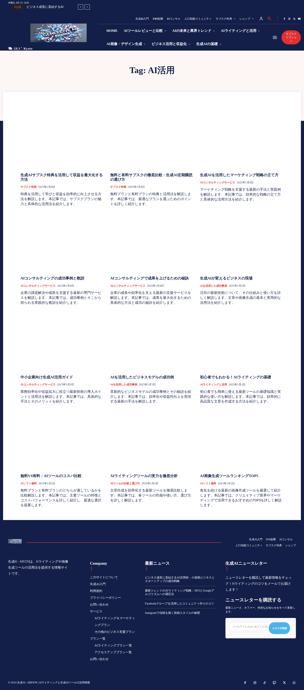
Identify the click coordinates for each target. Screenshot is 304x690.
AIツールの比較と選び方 (125, 483)
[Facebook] (284, 19)
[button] (269, 19)
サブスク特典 (28, 186)
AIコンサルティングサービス (217, 182)
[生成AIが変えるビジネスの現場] (242, 242)
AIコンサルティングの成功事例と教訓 (52, 278)
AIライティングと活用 (213, 384)
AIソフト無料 (28, 483)
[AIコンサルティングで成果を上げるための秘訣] (152, 242)
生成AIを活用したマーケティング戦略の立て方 (239, 175)
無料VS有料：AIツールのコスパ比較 (50, 476)
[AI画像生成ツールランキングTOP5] (242, 439)
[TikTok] (265, 683)
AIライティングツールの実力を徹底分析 (144, 476)
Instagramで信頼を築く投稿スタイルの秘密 (172, 612)
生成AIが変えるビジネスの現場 (226, 278)
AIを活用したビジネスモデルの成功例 (142, 377)
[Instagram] (289, 19)
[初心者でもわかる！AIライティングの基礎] (242, 340)
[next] (87, 7)
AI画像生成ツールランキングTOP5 (229, 476)
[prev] (80, 7)
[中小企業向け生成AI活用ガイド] (62, 340)
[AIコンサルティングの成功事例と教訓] (62, 242)
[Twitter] (294, 19)
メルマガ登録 (279, 628)
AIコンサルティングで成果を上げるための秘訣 (149, 278)
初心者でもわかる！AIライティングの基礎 (235, 377)
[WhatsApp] (294, 683)
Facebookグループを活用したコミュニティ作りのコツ (179, 603)
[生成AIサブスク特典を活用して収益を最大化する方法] (62, 138)
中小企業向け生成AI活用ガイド (46, 377)
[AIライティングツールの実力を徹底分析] (152, 439)
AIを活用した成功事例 (213, 285)
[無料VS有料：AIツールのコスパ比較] (62, 439)
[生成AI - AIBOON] (61, 33)
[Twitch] (275, 683)
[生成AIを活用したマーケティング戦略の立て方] (242, 138)
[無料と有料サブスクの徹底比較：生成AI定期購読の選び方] (152, 138)
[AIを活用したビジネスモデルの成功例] (152, 340)
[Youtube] (299, 19)
